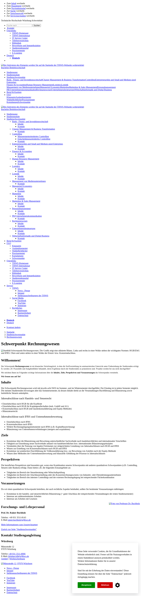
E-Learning (17, 53)
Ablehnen (105, 585)
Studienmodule (13, 75)
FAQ (9, 95)
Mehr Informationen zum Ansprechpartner (19, 524)
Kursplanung (12, 102)
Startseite (10, 332)
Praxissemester (18, 50)
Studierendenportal (20, 48)
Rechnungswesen (43, 90)
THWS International (21, 35)
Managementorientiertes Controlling (33, 136)
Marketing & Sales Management (83, 87)
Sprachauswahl (17, 13)
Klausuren (11, 97)
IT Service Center (20, 38)
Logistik (64, 85)
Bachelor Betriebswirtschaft (13, 67)
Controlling (90, 80)
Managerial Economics (50, 87)
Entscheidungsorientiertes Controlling (34, 139)
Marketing (64, 87)
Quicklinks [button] (11, 30)
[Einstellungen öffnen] (117, 585)
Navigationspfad (18, 8)
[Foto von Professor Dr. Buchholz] (124, 503)
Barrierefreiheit (24, 313)
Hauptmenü (16, 6)
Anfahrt (4, 559)
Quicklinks (11, 261)
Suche (13, 11)
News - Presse (24, 290)
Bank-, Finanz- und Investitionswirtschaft (25, 80)
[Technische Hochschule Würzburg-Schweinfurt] (42, 65)
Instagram (22, 305)
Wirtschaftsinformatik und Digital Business (93, 90)
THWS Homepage (20, 33)
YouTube (22, 303)
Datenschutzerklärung (87, 564)
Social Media (18, 298)
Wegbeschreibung (17, 559)
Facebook (22, 300)
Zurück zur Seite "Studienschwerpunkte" (19, 529)
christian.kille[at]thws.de (18, 556)
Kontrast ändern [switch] (14, 327)
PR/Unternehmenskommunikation (21, 90)
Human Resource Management (39, 85)
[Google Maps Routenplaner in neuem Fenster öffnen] (16, 563)
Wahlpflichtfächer (14, 100)
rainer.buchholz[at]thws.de (19, 520)
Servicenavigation (18, 16)
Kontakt (21, 126)
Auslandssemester (23, 97)
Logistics (57, 85)
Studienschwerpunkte (16, 77)
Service (10, 285)
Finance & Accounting (16, 85)
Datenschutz (117, 574)
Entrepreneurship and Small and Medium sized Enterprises (37, 144)
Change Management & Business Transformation (64, 80)
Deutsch (10, 322)
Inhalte (21, 124)
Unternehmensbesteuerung (63, 90)
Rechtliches (17, 308)
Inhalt (13, 3)
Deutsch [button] (10, 55)
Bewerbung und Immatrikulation (26, 45)
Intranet (21, 293)
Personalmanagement (106, 87)
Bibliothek (16, 43)
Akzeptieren (86, 585)
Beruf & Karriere (14, 92)
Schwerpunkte (24, 102)
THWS (15, 288)
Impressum (22, 310)
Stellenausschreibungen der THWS (33, 295)
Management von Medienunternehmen (23, 87)
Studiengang (12, 72)
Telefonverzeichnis (20, 40)
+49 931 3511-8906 (16, 554)
